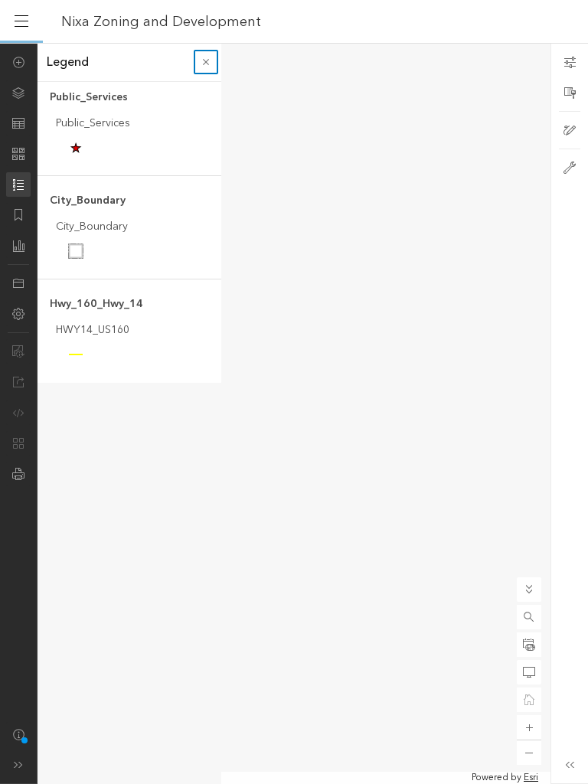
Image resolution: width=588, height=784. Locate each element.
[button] (529, 617)
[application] (294, 413)
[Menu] (21, 21)
